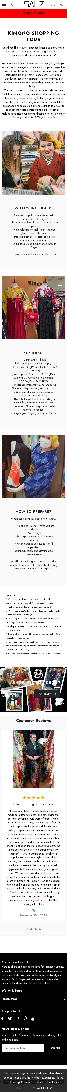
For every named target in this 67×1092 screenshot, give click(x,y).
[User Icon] (53, 4)
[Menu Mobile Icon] (4, 4)
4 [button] (40, 929)
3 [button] (36, 929)
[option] (33, 823)
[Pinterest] (25, 1019)
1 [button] (27, 929)
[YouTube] (33, 1019)
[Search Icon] (16, 4)
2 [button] (31, 929)
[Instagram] (17, 1019)
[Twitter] (10, 1019)
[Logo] (34, 4)
